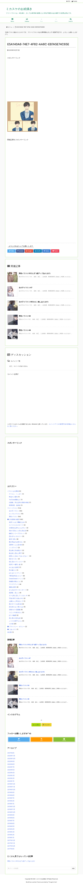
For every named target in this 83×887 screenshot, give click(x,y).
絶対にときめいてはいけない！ (19, 556)
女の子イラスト (14, 511)
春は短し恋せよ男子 (15, 553)
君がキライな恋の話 (15, 604)
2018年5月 (10, 826)
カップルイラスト (14, 514)
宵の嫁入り (12, 570)
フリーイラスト (12, 508)
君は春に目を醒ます (15, 550)
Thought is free (52, 882)
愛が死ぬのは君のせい (16, 542)
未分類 (9, 632)
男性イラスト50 (25, 316)
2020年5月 (11, 770)
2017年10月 (11, 846)
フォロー (47, 724)
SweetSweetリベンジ (16, 578)
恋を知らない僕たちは (16, 607)
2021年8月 (10, 753)
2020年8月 (11, 764)
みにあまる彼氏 (14, 567)
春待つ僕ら (12, 539)
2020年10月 (11, 758)
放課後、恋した (14, 593)
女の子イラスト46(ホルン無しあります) (33, 302)
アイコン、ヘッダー (15, 494)
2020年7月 (10, 767)
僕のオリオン (13, 559)
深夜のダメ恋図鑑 (14, 609)
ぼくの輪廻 (12, 615)
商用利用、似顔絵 (14, 505)
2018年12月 (11, 806)
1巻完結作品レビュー (15, 576)
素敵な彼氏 (12, 587)
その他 (11, 624)
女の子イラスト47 (25, 288)
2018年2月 (10, 835)
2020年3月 (11, 775)
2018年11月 (11, 809)
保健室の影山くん (14, 581)
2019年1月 (10, 803)
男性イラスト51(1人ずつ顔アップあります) (34, 273)
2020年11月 (11, 756)
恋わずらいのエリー (15, 536)
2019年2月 (10, 801)
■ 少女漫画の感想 (13, 519)
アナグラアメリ (14, 584)
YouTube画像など (14, 499)
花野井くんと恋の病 (15, 545)
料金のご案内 (13, 497)
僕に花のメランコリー (16, 561)
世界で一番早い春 (14, 564)
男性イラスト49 (25, 330)
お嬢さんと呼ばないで (16, 601)
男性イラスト (13, 516)
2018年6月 (10, 823)
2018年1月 (10, 837)
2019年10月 (11, 789)
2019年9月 (10, 792)
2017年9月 (10, 849)
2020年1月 (10, 781)
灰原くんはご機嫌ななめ (17, 522)
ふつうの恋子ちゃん (15, 621)
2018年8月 (10, 818)
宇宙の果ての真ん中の (16, 598)
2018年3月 (10, 832)
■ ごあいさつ (11, 629)
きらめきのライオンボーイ (17, 590)
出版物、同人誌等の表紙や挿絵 (19, 502)
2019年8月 (10, 795)
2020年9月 (11, 761)
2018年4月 (10, 829)
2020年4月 (11, 772)
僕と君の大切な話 (14, 618)
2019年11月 (11, 787)
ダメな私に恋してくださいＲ (18, 595)
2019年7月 (10, 798)
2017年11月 (11, 843)
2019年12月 (11, 784)
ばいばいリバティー (15, 573)
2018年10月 (11, 812)
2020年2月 (10, 778)
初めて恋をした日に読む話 (17, 530)
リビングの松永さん (15, 612)
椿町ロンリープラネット (17, 533)
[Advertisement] (41, 82)
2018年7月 (10, 820)
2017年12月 (11, 840)
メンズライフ (13, 547)
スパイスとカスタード (16, 525)
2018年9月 (10, 815)
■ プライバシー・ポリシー (16, 626)
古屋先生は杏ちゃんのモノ (17, 528)
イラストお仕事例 (13, 491)
